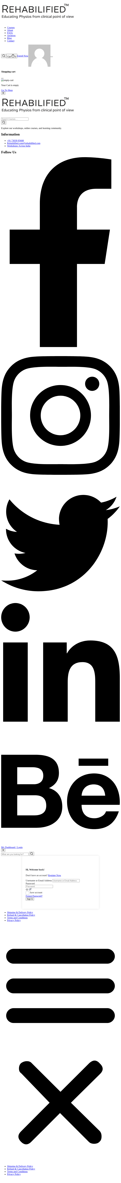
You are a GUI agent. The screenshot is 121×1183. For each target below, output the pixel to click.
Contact (10, 41)
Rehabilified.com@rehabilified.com (23, 143)
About (10, 30)
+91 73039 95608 (15, 140)
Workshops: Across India (18, 146)
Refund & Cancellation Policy (21, 915)
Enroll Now (22, 56)
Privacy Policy (14, 920)
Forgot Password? (34, 896)
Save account (36, 892)
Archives (11, 35)
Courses (11, 27)
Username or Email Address (39, 880)
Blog (9, 38)
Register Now (54, 875)
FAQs (10, 33)
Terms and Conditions (17, 917)
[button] (60, 1043)
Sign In (30, 899)
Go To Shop (7, 90)
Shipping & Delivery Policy (20, 912)
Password (30, 883)
